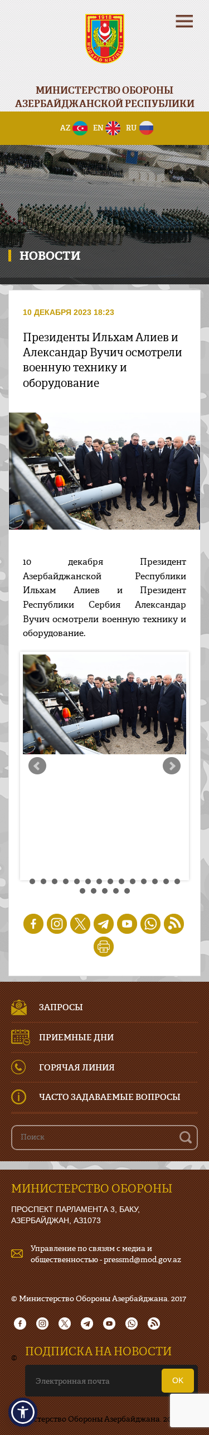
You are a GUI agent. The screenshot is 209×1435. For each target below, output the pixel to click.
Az (65, 128)
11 (144, 881)
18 (116, 891)
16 (93, 891)
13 (166, 881)
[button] (23, 1412)
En (98, 128)
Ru (131, 128)
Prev (37, 766)
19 (127, 891)
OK (177, 1380)
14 (177, 881)
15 (82, 891)
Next (172, 766)
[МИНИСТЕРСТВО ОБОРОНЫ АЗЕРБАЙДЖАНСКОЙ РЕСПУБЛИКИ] (104, 46)
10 (132, 881)
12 (155, 881)
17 (105, 891)
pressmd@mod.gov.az (142, 1259)
